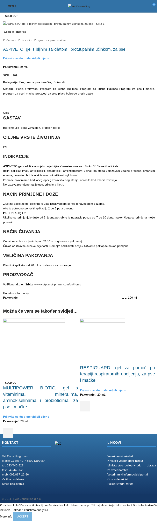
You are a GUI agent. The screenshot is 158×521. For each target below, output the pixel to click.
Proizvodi (24, 40)
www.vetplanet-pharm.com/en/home (57, 284)
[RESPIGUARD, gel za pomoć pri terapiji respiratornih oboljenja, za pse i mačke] (102, 341)
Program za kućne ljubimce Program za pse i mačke (117, 88)
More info (6, 516)
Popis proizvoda (27, 88)
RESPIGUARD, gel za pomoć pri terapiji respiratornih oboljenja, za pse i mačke (117, 374)
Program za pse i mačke (50, 40)
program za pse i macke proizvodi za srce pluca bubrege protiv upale (48, 93)
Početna (8, 40)
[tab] (6, 100)
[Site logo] (79, 6)
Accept (22, 516)
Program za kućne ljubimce (59, 88)
